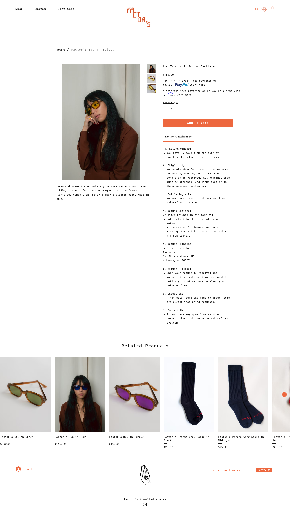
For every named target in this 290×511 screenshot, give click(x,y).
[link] (272, 9)
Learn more (183, 95)
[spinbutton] (172, 109)
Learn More (197, 85)
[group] (145, 403)
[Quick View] (25, 395)
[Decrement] (165, 109)
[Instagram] (144, 504)
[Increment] (178, 109)
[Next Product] (284, 394)
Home (61, 49)
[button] (19, 9)
